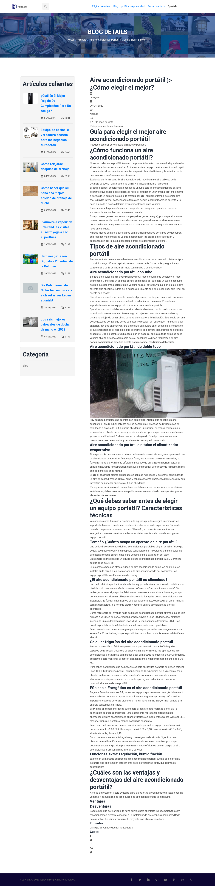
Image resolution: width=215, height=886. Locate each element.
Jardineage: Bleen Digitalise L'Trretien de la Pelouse (57, 261)
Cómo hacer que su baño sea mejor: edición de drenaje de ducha (56, 195)
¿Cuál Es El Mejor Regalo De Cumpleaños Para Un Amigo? (56, 103)
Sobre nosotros (156, 6)
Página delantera (101, 6)
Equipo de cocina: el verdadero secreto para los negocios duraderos (55, 137)
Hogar (71, 40)
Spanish (172, 6)
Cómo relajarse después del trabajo (55, 166)
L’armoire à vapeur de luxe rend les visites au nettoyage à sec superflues (56, 230)
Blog (115, 6)
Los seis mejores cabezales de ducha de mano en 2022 (55, 324)
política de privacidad (133, 6)
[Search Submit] (45, 6)
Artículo (82, 40)
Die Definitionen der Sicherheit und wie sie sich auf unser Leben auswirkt (56, 293)
